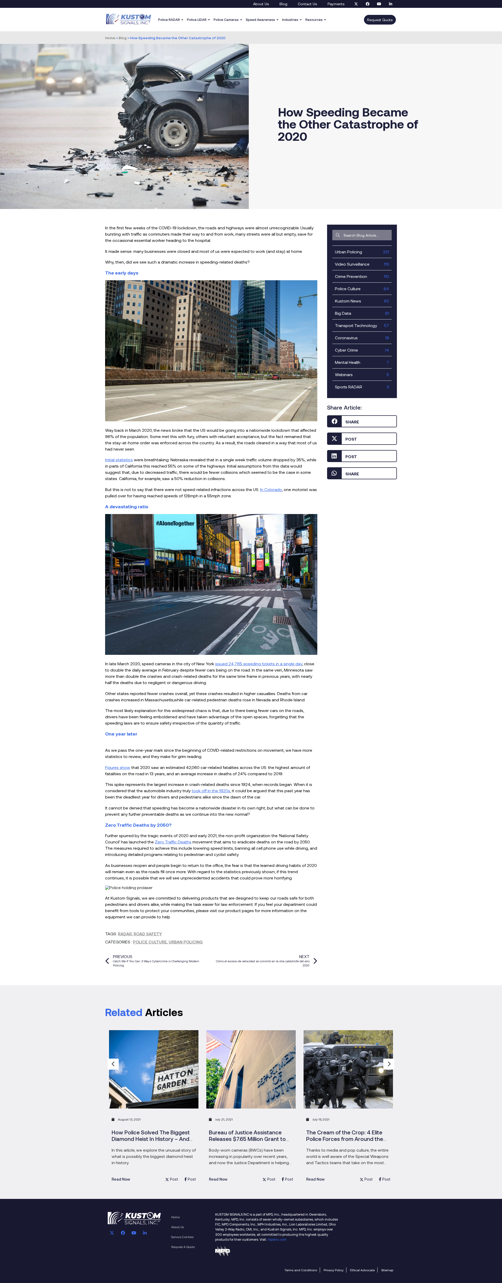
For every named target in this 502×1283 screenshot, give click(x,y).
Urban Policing (186, 941)
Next (388, 1064)
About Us (261, 4)
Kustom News (362, 300)
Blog (283, 4)
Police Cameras (226, 20)
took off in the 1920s (211, 790)
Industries (290, 20)
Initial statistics (119, 459)
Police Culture (150, 941)
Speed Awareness (260, 20)
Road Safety (148, 933)
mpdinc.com (277, 1239)
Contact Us (307, 4)
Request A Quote (183, 1247)
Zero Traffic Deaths (173, 841)
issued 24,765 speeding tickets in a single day (258, 663)
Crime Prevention (362, 276)
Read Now (121, 1179)
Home (110, 38)
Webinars (362, 374)
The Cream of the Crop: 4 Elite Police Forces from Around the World (344, 1138)
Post (174, 1179)
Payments (336, 4)
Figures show (117, 767)
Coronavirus (362, 337)
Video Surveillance (362, 263)
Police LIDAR (197, 20)
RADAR (125, 933)
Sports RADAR (362, 386)
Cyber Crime (362, 349)
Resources (314, 20)
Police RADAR (169, 20)
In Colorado (271, 489)
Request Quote (380, 20)
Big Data (362, 313)
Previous (113, 1064)
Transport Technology (362, 325)
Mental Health (362, 362)
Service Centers (182, 1237)
